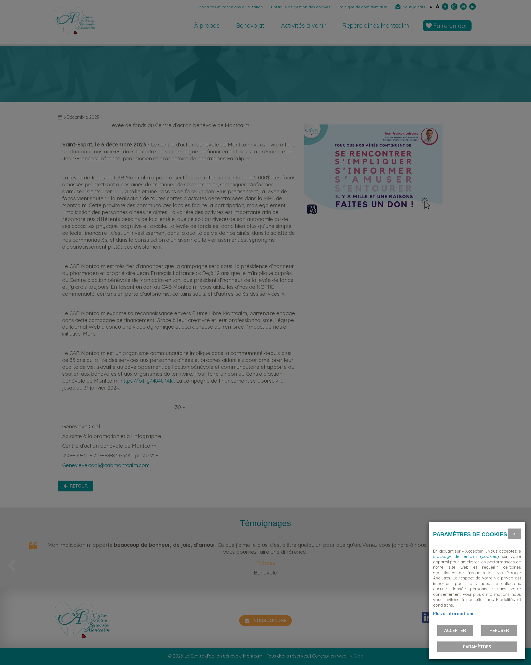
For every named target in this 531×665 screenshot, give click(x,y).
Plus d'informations (453, 613)
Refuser (499, 630)
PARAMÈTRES (477, 646)
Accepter (455, 630)
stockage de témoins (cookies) (466, 556)
